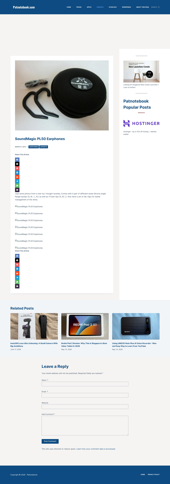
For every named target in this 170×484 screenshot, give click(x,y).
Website (45, 403)
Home (69, 7)
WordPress (126, 7)
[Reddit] (62, 177)
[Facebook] (62, 160)
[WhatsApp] (62, 185)
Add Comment (48, 414)
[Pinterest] (62, 168)
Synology (113, 7)
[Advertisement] (85, 31)
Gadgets (100, 7)
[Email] (62, 190)
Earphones (33, 147)
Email (45, 391)
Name (45, 380)
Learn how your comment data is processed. (96, 449)
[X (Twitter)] (62, 164)
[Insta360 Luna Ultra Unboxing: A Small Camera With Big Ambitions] (34, 326)
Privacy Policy (154, 474)
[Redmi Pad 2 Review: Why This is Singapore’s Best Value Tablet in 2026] (85, 326)
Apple (89, 7)
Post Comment (50, 441)
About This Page (142, 7)
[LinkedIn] (62, 172)
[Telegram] (62, 181)
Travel (79, 7)
